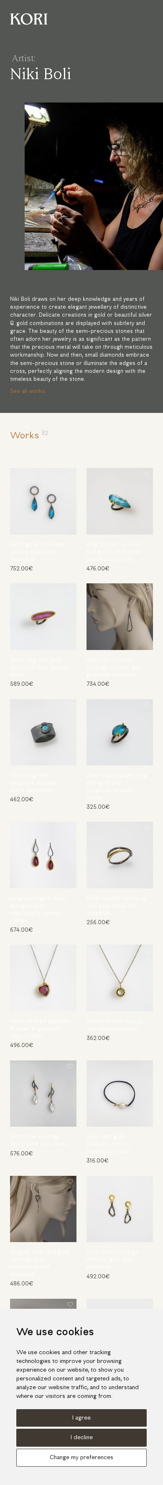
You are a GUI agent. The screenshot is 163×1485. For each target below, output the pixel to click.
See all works (27, 391)
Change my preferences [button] (81, 1458)
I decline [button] (82, 1438)
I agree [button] (81, 1418)
